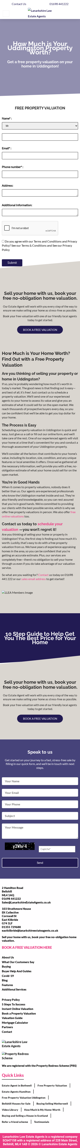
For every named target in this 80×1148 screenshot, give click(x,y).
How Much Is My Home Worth (42, 1109)
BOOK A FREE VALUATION (40, 329)
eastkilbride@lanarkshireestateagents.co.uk (30, 930)
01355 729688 (11, 927)
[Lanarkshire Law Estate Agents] (40, 13)
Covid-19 (8, 975)
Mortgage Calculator (15, 1022)
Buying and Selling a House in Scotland (25, 1115)
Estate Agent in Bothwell (17, 1085)
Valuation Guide (12, 1018)
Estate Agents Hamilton (16, 1091)
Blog (5, 980)
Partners (7, 1027)
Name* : (7, 118)
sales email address (33, 579)
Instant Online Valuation (17, 1008)
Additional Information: (17, 205)
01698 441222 (58, 4)
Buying (6, 966)
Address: (7, 185)
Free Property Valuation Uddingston (23, 1097)
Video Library (10, 1109)
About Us (8, 957)
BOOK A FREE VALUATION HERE (27, 947)
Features (7, 985)
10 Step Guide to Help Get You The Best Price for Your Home (40, 638)
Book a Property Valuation (19, 1013)
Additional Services (14, 989)
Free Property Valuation (52, 1085)
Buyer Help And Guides (16, 971)
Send (40, 862)
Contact (43, 575)
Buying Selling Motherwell (52, 1103)
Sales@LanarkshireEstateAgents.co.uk (26, 902)
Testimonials (41, 1121)
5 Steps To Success (13, 1004)
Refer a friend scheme (15, 1121)
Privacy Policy (11, 999)
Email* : (6, 148)
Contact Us (19, 4)
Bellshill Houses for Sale (16, 1103)
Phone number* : (12, 167)
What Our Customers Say (18, 962)
